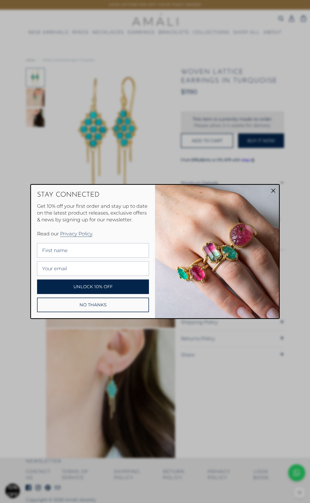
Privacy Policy (76, 234)
